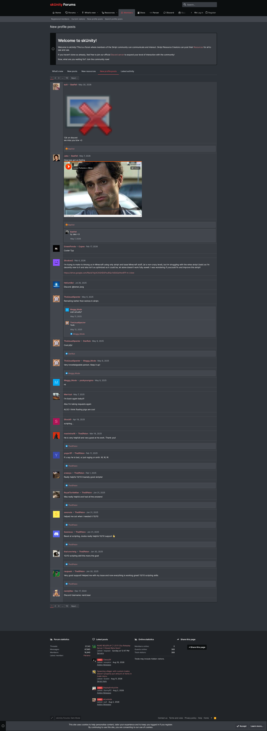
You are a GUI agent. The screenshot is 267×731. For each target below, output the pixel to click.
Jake (66, 156)
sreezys (67, 473)
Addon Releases (104, 665)
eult (66, 84)
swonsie (68, 512)
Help (200, 718)
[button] (77, 12)
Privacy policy (190, 718)
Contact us (162, 718)
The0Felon (83, 433)
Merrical (68, 394)
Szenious (68, 532)
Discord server (117, 54)
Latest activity (127, 71)
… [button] (62, 78)
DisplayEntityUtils (108, 687)
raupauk (68, 571)
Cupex (82, 246)
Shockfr (67, 419)
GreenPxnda (70, 246)
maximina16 (69, 433)
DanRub (87, 341)
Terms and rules (176, 718)
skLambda (105, 699)
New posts (72, 71)
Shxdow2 (68, 260)
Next (73, 78)
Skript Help (102, 681)
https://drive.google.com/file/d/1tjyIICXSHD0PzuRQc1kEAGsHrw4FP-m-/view (99, 273)
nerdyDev (68, 591)
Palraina (87, 655)
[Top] (211, 718)
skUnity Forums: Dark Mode (68, 718)
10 (67, 78)
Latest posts (102, 639)
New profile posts (108, 71)
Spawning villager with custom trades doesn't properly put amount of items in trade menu (114, 673)
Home (206, 718)
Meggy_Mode (76, 309)
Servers (100, 653)
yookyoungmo (86, 380)
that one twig (70, 551)
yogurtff (68, 453)
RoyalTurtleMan (71, 492)
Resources (198, 47)
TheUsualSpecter (72, 297)
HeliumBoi (69, 283)
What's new (57, 71)
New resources (88, 71)
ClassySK (104, 659)
